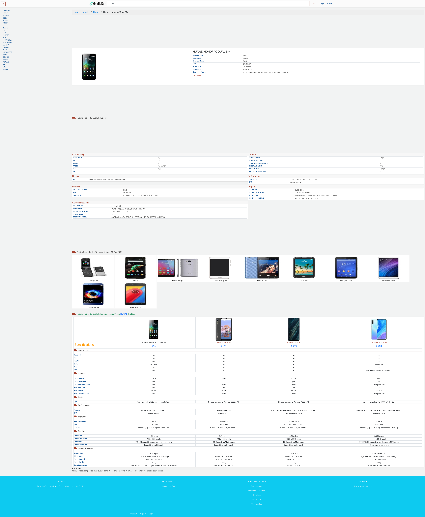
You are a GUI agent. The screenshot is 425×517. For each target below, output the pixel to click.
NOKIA (5, 23)
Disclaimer (257, 495)
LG (4, 25)
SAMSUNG (7, 11)
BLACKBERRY (8, 42)
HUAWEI (6, 16)
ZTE (4, 67)
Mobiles (86, 12)
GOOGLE (6, 57)
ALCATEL (6, 35)
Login (322, 4)
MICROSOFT (7, 52)
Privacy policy (256, 486)
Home (77, 12)
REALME (6, 62)
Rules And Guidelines (256, 491)
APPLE (5, 13)
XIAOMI (5, 20)
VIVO (5, 33)
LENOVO (6, 45)
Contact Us (256, 500)
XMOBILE (6, 69)
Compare (198, 76)
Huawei (96, 12)
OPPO (5, 18)
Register (329, 4)
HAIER (5, 54)
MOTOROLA (7, 40)
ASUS (5, 50)
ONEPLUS (6, 47)
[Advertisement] (138, 32)
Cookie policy (256, 504)
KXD (4, 64)
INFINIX (5, 59)
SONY (5, 37)
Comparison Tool (168, 486)
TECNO (5, 28)
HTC (4, 30)
